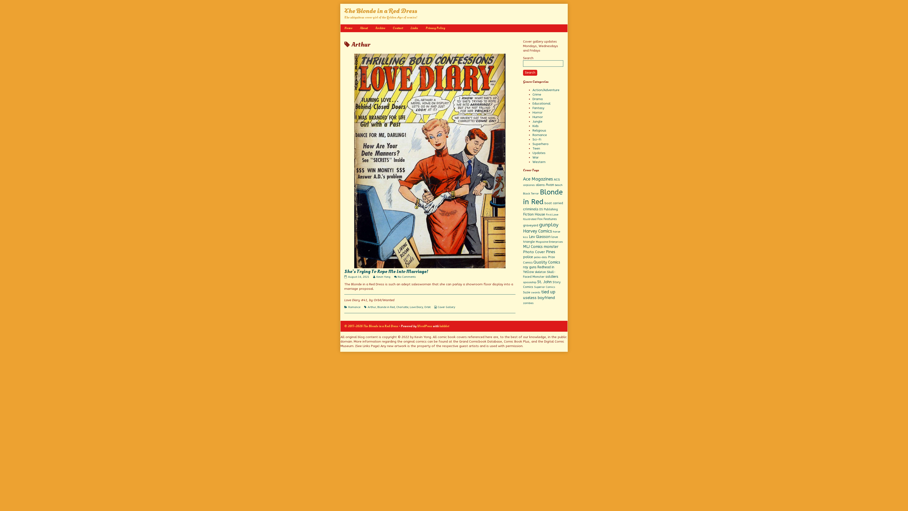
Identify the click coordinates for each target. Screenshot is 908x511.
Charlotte (402, 307)
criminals (530, 209)
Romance (354, 307)
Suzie (526, 292)
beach (559, 185)
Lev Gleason (539, 236)
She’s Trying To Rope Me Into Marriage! (386, 271)
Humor (538, 117)
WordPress (424, 326)
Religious (539, 130)
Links (414, 28)
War (536, 157)
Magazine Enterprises (549, 241)
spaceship (529, 282)
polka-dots (540, 257)
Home (348, 28)
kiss (525, 237)
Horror (537, 112)
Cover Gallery (446, 307)
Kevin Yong (383, 276)
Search (528, 58)
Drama (538, 99)
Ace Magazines (538, 179)
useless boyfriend (539, 297)
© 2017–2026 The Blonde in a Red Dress (371, 326)
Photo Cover (534, 252)
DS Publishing (548, 209)
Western (539, 162)
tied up (548, 292)
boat (548, 203)
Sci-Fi (537, 139)
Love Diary (416, 307)
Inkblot (444, 326)
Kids (536, 126)
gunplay (549, 225)
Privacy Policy (435, 28)
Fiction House (534, 214)
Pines (550, 252)
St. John (544, 282)
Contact (398, 28)
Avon (550, 185)
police (528, 257)
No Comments (407, 276)
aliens (540, 185)
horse (556, 231)
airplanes (529, 185)
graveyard (530, 225)
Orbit (427, 307)
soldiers (552, 277)
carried (558, 203)
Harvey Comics (537, 231)
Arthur (372, 307)
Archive (380, 28)
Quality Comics (546, 262)
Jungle (537, 121)
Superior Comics (544, 287)
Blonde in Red (386, 307)
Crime (537, 95)
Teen (536, 148)
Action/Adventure (546, 90)
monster (551, 246)
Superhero (541, 144)
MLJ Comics (533, 246)
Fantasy (538, 108)
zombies (528, 303)
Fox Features (547, 219)
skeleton (540, 272)
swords (535, 292)
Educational (541, 103)
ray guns (530, 267)
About (364, 28)
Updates (539, 153)
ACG (557, 179)
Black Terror (531, 193)
